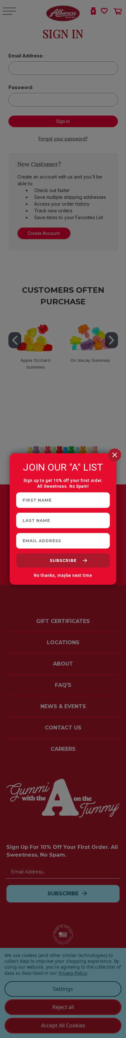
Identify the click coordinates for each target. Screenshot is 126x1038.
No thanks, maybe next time (63, 575)
